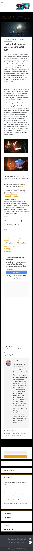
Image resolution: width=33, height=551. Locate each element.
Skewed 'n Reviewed (16, 539)
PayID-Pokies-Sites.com (9, 470)
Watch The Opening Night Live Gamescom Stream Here (15, 483)
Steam (21, 186)
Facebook (8, 196)
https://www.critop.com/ (16, 549)
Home (3, 17)
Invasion (23, 433)
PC (6, 435)
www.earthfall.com (11, 194)
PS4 (9, 435)
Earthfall (9, 433)
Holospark (16, 433)
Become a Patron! (8, 463)
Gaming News (12, 17)
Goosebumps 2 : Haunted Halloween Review (16, 349)
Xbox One (19, 435)
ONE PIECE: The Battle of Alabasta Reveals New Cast (16, 488)
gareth (23, 39)
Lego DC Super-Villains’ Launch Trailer (14, 355)
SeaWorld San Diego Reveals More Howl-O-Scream (15, 503)
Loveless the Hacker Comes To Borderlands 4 (14, 499)
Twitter (16, 196)
